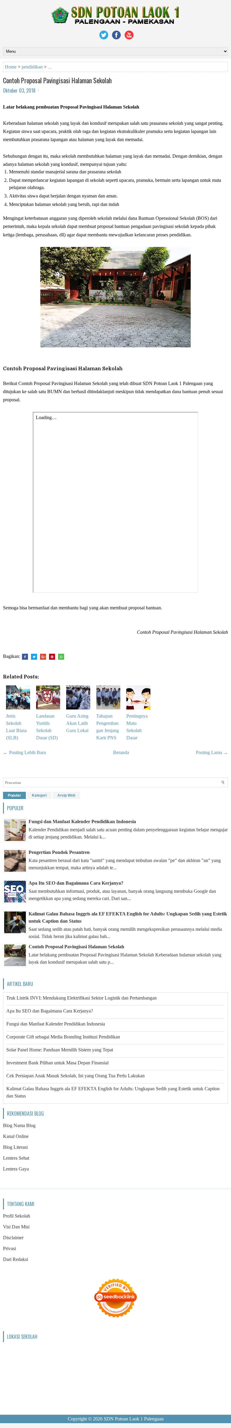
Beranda (121, 752)
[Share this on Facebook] (25, 657)
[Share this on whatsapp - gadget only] (61, 657)
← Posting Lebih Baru (24, 752)
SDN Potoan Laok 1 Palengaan (134, 1418)
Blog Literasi (15, 1147)
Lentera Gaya (16, 1168)
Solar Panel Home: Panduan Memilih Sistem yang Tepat (59, 1049)
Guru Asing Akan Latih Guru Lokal (77, 723)
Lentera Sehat (16, 1158)
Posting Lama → (212, 752)
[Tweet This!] (34, 657)
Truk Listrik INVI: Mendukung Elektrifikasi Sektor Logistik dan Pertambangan (81, 997)
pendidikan (32, 66)
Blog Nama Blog (19, 1125)
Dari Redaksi (15, 1259)
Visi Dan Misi (16, 1226)
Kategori (39, 795)
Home (11, 66)
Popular (14, 795)
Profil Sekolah (16, 1215)
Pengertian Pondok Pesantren (59, 852)
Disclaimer (13, 1237)
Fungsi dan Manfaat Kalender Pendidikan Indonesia (82, 821)
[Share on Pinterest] (52, 657)
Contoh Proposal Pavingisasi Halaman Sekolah (57, 80)
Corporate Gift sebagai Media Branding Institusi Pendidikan (63, 1036)
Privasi (9, 1248)
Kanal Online (16, 1136)
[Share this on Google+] (43, 657)
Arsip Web (66, 795)
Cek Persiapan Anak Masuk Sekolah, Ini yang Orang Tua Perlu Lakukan (75, 1075)
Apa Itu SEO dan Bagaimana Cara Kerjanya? (76, 883)
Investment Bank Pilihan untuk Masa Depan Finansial (57, 1062)
